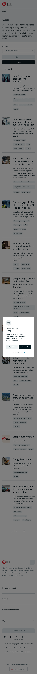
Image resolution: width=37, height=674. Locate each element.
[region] (18, 337)
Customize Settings (18, 353)
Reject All (12, 347)
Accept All (25, 347)
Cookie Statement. (13, 340)
